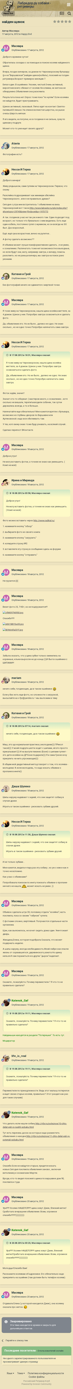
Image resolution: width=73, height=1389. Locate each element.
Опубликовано (28, 50)
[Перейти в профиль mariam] (6, 680)
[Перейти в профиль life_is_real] (6, 1058)
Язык (10, 1373)
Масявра (14, 31)
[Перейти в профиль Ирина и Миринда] (6, 482)
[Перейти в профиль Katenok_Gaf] (6, 1002)
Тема (20, 1373)
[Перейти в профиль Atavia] (6, 145)
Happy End (26, 34)
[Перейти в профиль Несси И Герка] (6, 171)
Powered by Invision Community (36, 1384)
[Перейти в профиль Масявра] (6, 48)
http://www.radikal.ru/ (44, 520)
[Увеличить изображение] (54, 688)
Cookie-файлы (36, 1376)
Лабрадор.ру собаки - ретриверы (34, 4)
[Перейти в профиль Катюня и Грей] (6, 276)
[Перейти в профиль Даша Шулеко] (6, 788)
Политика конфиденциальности (46, 1373)
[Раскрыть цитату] (7, 355)
